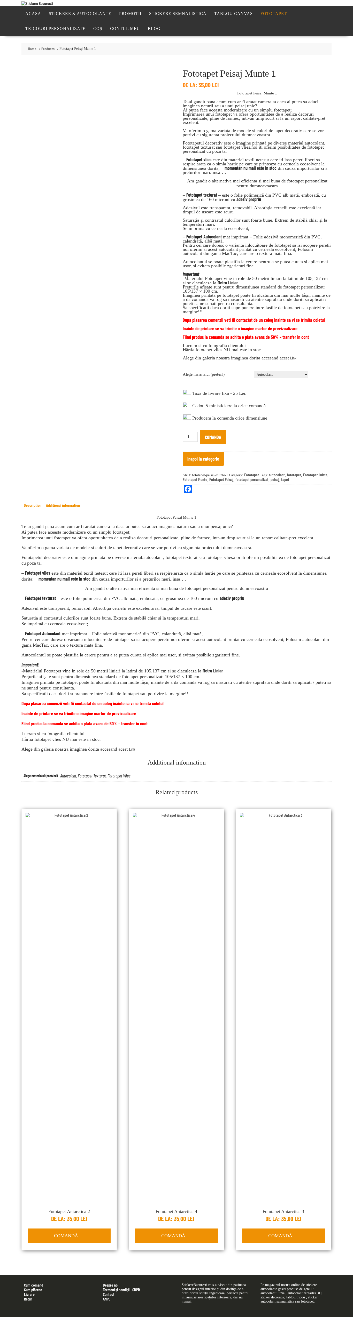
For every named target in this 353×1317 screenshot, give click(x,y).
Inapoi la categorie (203, 459)
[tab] (32, 505)
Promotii (130, 13)
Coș (97, 28)
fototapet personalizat (251, 479)
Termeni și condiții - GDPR (121, 1289)
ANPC (106, 1298)
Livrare (29, 1294)
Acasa (33, 13)
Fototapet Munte (195, 479)
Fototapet (273, 13)
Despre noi (110, 1284)
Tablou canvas (233, 13)
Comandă (213, 437)
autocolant (277, 474)
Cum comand (33, 1284)
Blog (154, 28)
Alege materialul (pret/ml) (204, 374)
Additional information (63, 505)
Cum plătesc (33, 1289)
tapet (285, 479)
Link (293, 357)
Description (32, 505)
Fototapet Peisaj (221, 479)
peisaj (275, 479)
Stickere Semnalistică (177, 13)
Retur (28, 1298)
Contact (108, 1294)
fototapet (294, 474)
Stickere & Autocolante (80, 13)
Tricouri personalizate (55, 28)
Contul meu (125, 28)
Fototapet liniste (315, 474)
